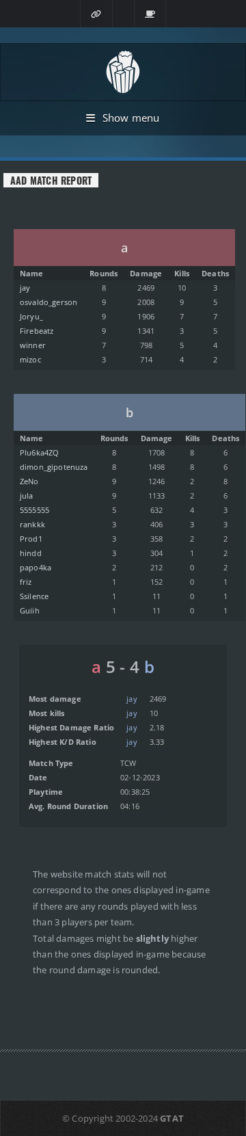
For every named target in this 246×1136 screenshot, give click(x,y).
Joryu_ (31, 316)
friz (26, 582)
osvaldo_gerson (48, 302)
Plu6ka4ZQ (39, 452)
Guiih (30, 610)
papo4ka (35, 567)
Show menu (131, 117)
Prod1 (31, 538)
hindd (31, 553)
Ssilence (34, 596)
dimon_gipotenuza (54, 467)
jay (25, 287)
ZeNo (29, 481)
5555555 (34, 510)
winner (33, 345)
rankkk (32, 524)
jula (26, 495)
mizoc (30, 359)
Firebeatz (37, 331)
